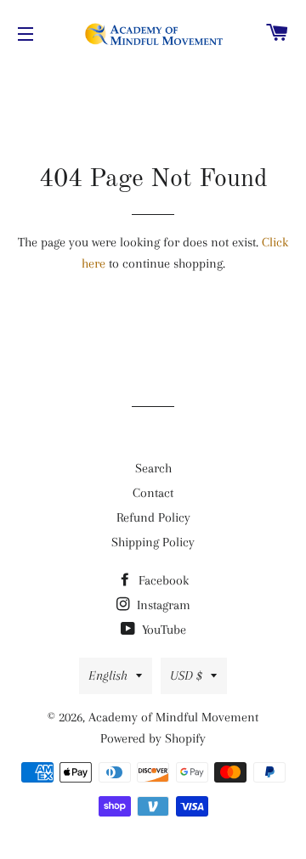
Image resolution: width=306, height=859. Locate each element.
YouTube (162, 629)
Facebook (162, 580)
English (108, 675)
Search (153, 468)
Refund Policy (153, 517)
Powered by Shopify (153, 738)
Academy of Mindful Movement (173, 717)
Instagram (161, 605)
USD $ (186, 675)
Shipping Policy (153, 542)
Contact (153, 492)
